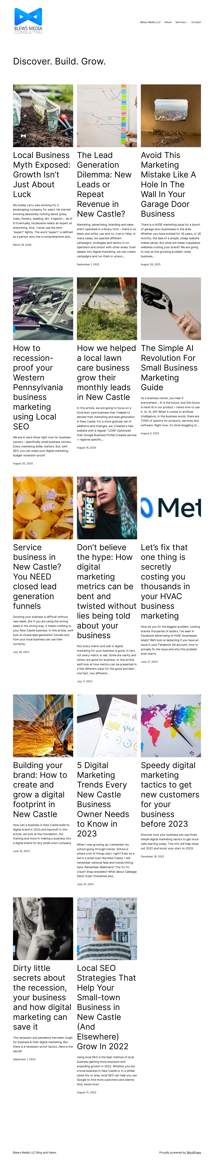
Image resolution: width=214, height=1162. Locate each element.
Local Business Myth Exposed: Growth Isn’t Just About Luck (41, 174)
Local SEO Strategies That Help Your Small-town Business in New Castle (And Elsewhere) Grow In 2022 (106, 1007)
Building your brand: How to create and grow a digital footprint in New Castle (40, 789)
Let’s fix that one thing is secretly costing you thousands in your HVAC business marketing (165, 581)
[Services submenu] (187, 22)
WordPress (194, 1152)
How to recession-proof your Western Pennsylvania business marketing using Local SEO (38, 387)
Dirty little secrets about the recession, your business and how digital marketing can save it (42, 997)
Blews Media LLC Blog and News (34, 1152)
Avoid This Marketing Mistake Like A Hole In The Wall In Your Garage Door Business (168, 184)
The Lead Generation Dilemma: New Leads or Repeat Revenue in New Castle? (104, 184)
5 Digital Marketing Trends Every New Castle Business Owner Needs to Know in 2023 (103, 799)
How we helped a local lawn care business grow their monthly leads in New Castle (106, 372)
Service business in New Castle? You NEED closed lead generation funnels (37, 576)
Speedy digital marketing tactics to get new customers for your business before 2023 (170, 794)
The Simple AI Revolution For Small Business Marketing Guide (169, 367)
